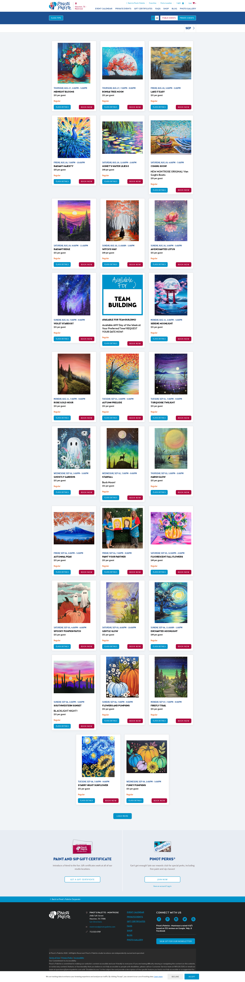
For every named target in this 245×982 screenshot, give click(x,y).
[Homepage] (67, 915)
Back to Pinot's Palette (136, 3)
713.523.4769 (95, 932)
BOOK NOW (86, 107)
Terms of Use (54, 958)
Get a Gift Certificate (82, 879)
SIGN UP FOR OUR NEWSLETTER (176, 941)
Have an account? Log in (162, 886)
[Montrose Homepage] (60, 6)
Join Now (162, 879)
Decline (175, 977)
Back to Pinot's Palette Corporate (66, 899)
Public (169, 18)
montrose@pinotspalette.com (102, 927)
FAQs (158, 8)
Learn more (158, 977)
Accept (192, 977)
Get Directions (96, 922)
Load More (122, 816)
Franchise (152, 3)
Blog (174, 8)
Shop (166, 8)
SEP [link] (189, 28)
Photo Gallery (188, 8)
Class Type (56, 18)
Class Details (62, 107)
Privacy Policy (67, 958)
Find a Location (166, 3)
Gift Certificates (143, 8)
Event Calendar (103, 8)
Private (187, 18)
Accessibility (79, 958)
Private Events (123, 8)
